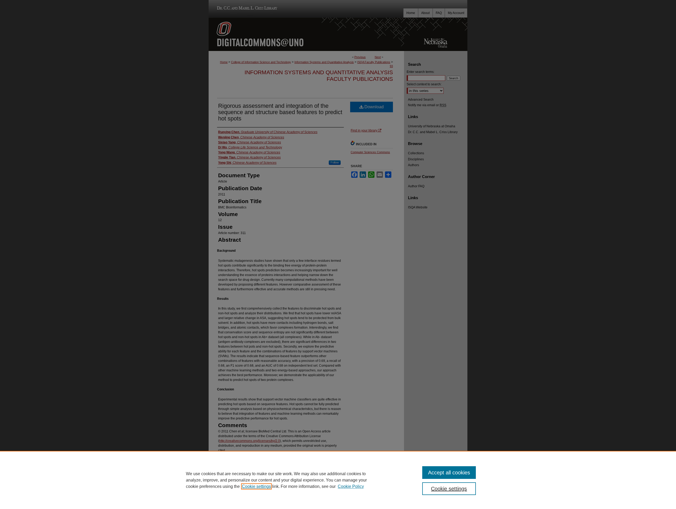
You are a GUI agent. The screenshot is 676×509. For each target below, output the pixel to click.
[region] (338, 480)
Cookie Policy (351, 486)
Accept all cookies (449, 472)
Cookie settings (256, 486)
